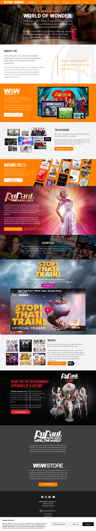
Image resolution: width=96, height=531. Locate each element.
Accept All (88, 524)
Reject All (76, 524)
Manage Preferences (59, 524)
